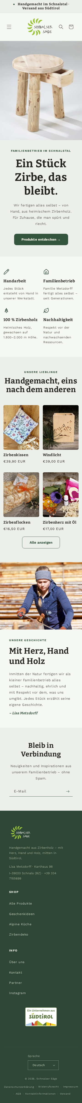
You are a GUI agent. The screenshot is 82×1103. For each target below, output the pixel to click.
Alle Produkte (20, 903)
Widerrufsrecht (48, 1086)
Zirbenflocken (16, 522)
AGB (18, 1093)
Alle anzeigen (41, 542)
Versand (65, 1093)
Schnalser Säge (46, 1078)
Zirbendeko (18, 934)
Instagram (17, 993)
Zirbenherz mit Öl (59, 522)
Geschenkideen (22, 914)
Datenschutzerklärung (19, 1086)
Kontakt (15, 972)
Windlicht (52, 455)
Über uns (17, 962)
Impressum (70, 1086)
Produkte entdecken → (41, 239)
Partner (15, 983)
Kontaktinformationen (40, 1093)
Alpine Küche (20, 924)
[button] (9, 27)
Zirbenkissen (15, 455)
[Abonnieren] (68, 791)
